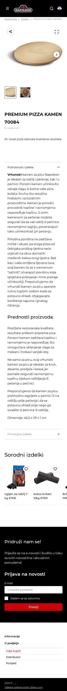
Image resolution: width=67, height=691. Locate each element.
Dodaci (25, 19)
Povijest (11, 663)
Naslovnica (10, 19)
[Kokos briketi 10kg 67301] (47, 478)
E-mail (8, 583)
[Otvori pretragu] (51, 8)
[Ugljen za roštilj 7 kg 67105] (17, 478)
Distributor (13, 657)
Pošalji (34, 607)
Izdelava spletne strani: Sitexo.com (23, 687)
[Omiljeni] (26, 469)
